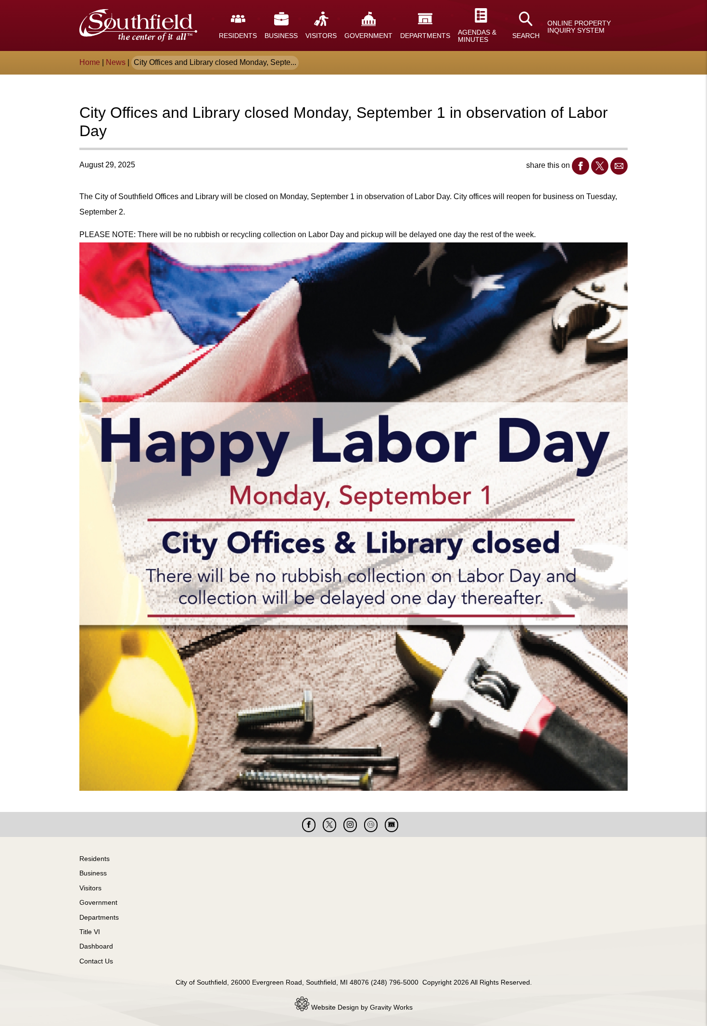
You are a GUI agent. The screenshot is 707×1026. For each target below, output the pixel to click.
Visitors (90, 888)
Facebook (580, 166)
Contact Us (96, 961)
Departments (99, 917)
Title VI (89, 932)
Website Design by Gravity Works (361, 1007)
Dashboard (96, 946)
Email (619, 166)
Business (93, 873)
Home (89, 62)
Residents (94, 858)
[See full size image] (353, 517)
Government (98, 902)
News (116, 62)
